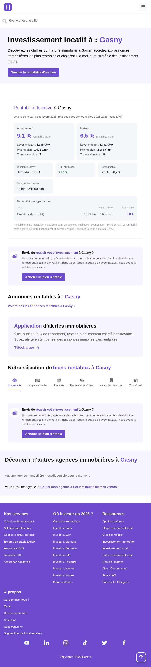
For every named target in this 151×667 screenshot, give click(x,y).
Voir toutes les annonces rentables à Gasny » (41, 306)
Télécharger (24, 347)
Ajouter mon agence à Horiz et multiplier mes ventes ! (79, 487)
